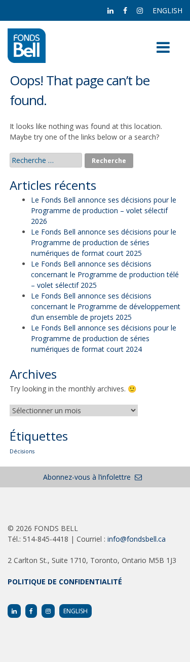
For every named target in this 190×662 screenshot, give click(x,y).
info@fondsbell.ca (136, 539)
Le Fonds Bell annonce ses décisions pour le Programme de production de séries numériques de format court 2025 (103, 242)
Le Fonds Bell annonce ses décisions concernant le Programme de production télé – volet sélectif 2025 (105, 274)
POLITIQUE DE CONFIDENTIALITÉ (65, 581)
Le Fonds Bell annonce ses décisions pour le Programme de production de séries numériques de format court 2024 (103, 338)
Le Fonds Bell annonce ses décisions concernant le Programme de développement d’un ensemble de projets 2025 (105, 306)
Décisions (22, 451)
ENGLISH (167, 10)
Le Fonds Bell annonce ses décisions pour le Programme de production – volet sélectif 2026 (103, 210)
